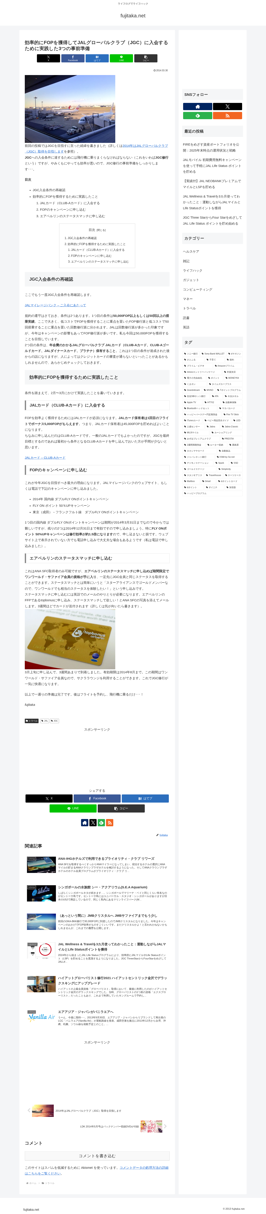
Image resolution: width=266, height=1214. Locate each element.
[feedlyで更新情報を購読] (101, 822)
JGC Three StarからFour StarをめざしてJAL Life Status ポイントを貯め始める (212, 220)
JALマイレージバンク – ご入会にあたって (55, 305)
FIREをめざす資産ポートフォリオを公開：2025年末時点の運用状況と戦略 (211, 147)
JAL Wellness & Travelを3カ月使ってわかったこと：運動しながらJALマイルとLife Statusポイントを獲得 (212, 202)
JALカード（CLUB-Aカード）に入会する (98, 249)
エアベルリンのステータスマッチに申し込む (100, 261)
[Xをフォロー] (93, 822)
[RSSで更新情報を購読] (109, 822)
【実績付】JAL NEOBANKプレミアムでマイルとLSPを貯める (212, 184)
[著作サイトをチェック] (84, 822)
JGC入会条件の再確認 (82, 238)
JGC (56, 721)
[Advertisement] (97, 757)
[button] (145, 58)
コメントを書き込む (97, 1156)
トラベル (33, 721)
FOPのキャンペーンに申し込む (91, 255)
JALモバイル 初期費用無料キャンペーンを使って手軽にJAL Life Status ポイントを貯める (212, 165)
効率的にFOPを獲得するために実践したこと (97, 244)
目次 (92, 230)
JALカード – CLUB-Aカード (45, 458)
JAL (46, 721)
